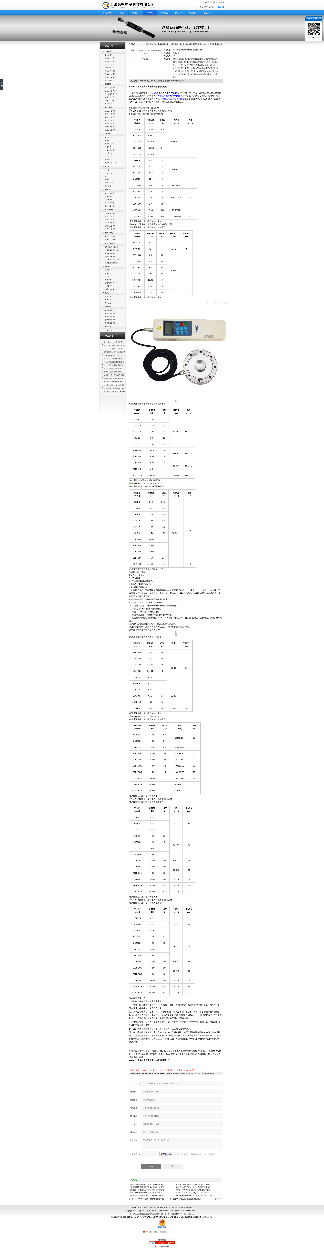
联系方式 (174, 1208)
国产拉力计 (109, 186)
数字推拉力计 (109, 193)
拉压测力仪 (109, 286)
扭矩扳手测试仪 (110, 91)
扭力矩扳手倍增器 (111, 94)
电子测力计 (109, 137)
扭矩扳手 (108, 84)
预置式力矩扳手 (110, 74)
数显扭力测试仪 (110, 124)
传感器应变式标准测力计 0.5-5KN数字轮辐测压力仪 (147, 1193)
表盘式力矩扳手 (110, 77)
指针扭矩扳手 (109, 100)
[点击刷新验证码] (165, 1154)
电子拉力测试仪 (110, 229)
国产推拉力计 (109, 206)
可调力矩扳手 (109, 68)
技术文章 (164, 13)
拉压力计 (108, 296)
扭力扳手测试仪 (110, 111)
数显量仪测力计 (110, 163)
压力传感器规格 (178, 1070)
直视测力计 (109, 159)
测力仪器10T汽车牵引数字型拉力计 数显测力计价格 (147, 1187)
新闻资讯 (135, 13)
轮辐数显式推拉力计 (112, 256)
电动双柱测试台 (110, 323)
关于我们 (145, 1208)
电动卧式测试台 (110, 310)
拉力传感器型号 (167, 1070)
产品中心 (153, 44)
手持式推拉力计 (110, 199)
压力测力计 (109, 156)
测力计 (107, 134)
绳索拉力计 (109, 183)
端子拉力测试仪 (110, 223)
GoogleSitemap (189, 1214)
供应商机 (207, 13)
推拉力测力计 (109, 150)
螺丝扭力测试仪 (110, 130)
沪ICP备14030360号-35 (189, 1211)
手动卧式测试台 (110, 313)
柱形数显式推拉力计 (112, 263)
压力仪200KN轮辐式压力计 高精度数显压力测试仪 (193, 1184)
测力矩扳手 (109, 55)
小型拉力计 (109, 173)
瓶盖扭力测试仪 (110, 114)
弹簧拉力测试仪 (110, 220)
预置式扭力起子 (110, 330)
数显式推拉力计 (110, 243)
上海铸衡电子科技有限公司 (131, 5)
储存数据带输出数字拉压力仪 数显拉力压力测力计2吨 (194, 1195)
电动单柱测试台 (110, 317)
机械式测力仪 (109, 289)
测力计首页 (107, 13)
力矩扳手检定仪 (110, 80)
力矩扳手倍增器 (110, 71)
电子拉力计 (109, 176)
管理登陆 (189, 1208)
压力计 (107, 293)
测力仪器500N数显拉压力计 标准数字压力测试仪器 (147, 1190)
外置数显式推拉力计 (112, 250)
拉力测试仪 (109, 209)
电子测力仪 (109, 270)
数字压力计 (109, 300)
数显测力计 (109, 144)
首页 (147, 44)
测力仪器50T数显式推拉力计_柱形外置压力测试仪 (193, 1193)
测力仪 (107, 266)
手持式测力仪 (109, 283)
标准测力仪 (109, 273)
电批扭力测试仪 (110, 127)
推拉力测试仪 (109, 213)
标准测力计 (109, 140)
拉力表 (107, 170)
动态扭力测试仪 (110, 120)
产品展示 (150, 13)
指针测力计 (109, 147)
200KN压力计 (145, 1070)
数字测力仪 (109, 276)
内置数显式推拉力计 (112, 253)
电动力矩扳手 (109, 58)
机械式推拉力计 (110, 196)
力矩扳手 (206, 2)
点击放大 (147, 59)
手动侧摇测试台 (110, 320)
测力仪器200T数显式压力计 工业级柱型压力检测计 (147, 1195)
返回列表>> (219, 1199)
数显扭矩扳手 (109, 97)
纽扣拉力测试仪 (110, 226)
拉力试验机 (109, 233)
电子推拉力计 (109, 203)
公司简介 (121, 13)
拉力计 (107, 166)
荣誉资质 (182, 1208)
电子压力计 (109, 303)
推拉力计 (221, 2)
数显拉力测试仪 (110, 216)
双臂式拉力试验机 (111, 240)
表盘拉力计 (109, 179)
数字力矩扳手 (109, 64)
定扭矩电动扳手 (110, 88)
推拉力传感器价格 (190, 1070)
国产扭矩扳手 (109, 103)
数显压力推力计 (156, 1070)
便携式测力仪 (109, 280)
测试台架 (108, 306)
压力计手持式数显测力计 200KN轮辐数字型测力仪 (193, 1187)
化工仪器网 (162, 1240)
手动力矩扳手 (109, 61)
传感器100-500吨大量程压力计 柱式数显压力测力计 (193, 1190)
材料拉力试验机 (110, 236)
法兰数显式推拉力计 (112, 260)
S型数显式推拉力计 (111, 247)
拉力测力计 (109, 153)
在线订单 (178, 13)
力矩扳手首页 (136, 1208)
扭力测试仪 (213, 2)
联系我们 (192, 13)
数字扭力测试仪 (110, 117)
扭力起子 (108, 327)
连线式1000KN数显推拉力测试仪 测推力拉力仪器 (147, 1184)
